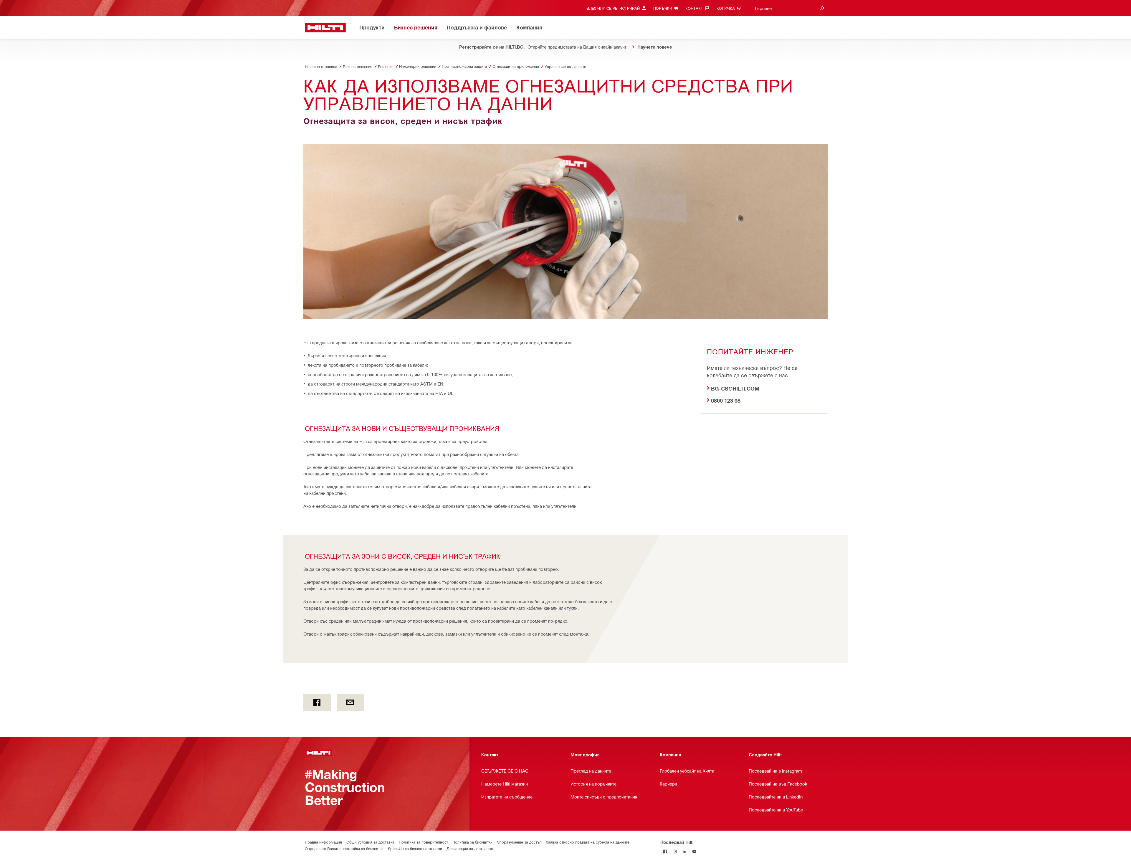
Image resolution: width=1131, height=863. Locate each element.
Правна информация (323, 842)
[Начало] (325, 27)
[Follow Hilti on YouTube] (694, 852)
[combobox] (788, 8)
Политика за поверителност (423, 842)
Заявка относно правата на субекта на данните (587, 842)
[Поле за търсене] (822, 8)
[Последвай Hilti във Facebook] (665, 852)
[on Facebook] (317, 702)
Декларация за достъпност (471, 848)
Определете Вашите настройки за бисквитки (344, 848)
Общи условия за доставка (370, 842)
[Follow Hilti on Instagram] (675, 852)
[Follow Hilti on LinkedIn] (684, 852)
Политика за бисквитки (472, 842)
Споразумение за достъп (519, 842)
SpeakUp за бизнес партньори (415, 848)
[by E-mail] (350, 702)
